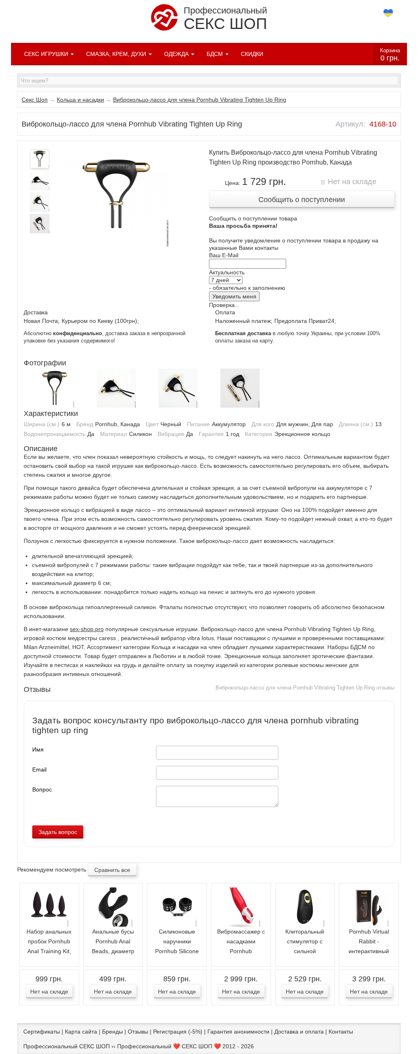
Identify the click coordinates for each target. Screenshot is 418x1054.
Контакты (341, 1031)
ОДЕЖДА (177, 54)
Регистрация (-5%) (177, 1031)
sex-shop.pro (87, 629)
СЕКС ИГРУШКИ (47, 54)
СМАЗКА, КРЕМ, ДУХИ (117, 54)
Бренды (112, 1031)
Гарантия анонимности (238, 1031)
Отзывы (138, 1031)
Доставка (36, 312)
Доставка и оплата (299, 1031)
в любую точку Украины (273, 333)
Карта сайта (81, 1031)
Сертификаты (41, 1031)
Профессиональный (225, 18)
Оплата (225, 312)
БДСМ (216, 54)
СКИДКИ (252, 54)
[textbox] (209, 80)
